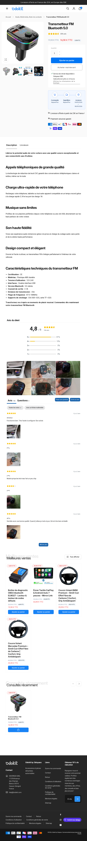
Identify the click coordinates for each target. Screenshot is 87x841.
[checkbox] (34, 408)
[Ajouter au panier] (18, 730)
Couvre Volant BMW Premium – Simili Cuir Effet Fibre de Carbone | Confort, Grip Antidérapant (68, 595)
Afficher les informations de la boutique (64, 82)
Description (11, 145)
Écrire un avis (75, 399)
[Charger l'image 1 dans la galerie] (6, 71)
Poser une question (62, 399)
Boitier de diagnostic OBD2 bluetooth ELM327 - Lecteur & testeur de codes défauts (18, 595)
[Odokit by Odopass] (12, 764)
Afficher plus (43, 544)
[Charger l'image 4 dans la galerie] (38, 71)
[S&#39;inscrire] (77, 799)
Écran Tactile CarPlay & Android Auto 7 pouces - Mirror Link (43, 593)
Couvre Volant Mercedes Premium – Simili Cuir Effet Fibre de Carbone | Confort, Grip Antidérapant (18, 650)
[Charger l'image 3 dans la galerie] (28, 71)
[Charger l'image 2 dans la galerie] (17, 71)
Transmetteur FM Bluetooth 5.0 (14, 718)
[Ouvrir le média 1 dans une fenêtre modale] (23, 43)
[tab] (23, 401)
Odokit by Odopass (57, 832)
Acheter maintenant (67, 67)
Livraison (24, 145)
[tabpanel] (43, 477)
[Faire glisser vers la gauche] (73, 683)
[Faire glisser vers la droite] (79, 683)
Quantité (53, 48)
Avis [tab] (11, 400)
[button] (7, 8)
